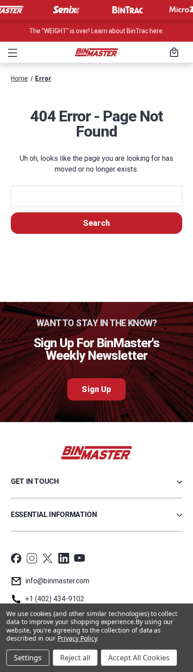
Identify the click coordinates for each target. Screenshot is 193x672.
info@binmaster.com (57, 581)
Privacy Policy (76, 638)
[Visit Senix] (65, 10)
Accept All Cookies (139, 658)
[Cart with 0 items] (172, 53)
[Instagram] (31, 558)
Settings (28, 658)
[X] (47, 558)
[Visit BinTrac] (127, 10)
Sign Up (96, 389)
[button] (11, 52)
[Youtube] (79, 558)
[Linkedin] (63, 558)
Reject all (75, 658)
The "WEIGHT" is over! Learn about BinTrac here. (96, 30)
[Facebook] (16, 558)
